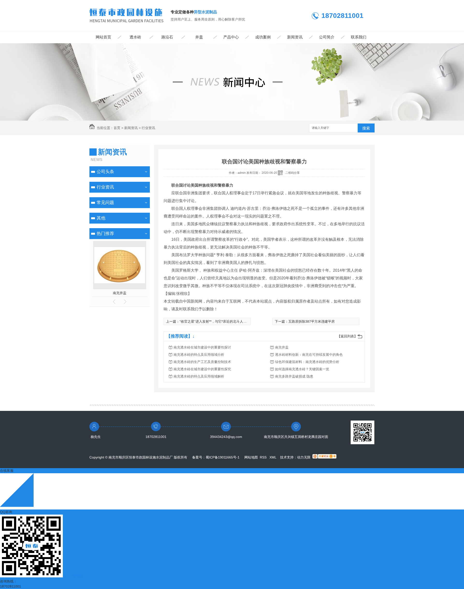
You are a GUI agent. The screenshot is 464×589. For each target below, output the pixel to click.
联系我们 (358, 37)
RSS (264, 457)
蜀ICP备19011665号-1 (222, 457)
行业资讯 (148, 128)
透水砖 (135, 37)
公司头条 (105, 171)
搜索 (366, 128)
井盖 (199, 37)
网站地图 (251, 457)
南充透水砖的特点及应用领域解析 (199, 376)
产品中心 (231, 37)
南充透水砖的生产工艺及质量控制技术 (202, 362)
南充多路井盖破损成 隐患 (294, 376)
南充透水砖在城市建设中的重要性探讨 (202, 347)
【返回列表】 (347, 336)
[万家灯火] (324, 457)
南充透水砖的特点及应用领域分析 (199, 354)
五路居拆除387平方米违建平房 (311, 321)
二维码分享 (292, 173)
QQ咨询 (6, 512)
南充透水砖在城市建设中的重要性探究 (202, 369)
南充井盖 (119, 293)
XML (273, 457)
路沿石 (167, 37)
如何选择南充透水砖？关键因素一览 (302, 369)
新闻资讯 (295, 37)
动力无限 (304, 457)
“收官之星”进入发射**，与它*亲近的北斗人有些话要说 (220, 321)
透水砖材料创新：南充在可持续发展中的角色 (309, 354)
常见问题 (105, 202)
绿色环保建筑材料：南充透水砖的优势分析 (307, 362)
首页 (117, 128)
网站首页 (103, 37)
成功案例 (263, 37)
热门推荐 (105, 233)
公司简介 (326, 37)
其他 (101, 218)
